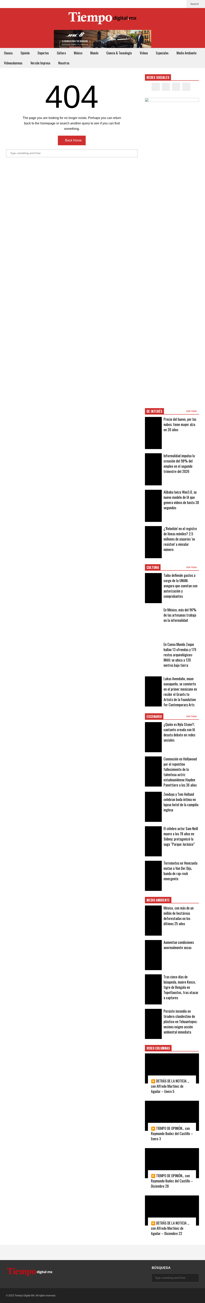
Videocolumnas (13, 63)
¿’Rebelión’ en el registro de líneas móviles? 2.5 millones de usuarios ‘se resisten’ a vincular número (180, 539)
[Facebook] (162, 4)
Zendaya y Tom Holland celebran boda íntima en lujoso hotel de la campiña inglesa (181, 802)
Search (194, 4)
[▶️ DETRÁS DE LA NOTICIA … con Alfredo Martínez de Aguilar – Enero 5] (172, 1068)
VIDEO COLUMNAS (158, 1048)
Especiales (162, 53)
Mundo (94, 53)
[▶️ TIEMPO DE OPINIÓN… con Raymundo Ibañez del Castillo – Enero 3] (172, 1116)
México (78, 53)
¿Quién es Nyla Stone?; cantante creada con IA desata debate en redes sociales (179, 732)
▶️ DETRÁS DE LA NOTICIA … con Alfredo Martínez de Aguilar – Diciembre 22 (170, 1228)
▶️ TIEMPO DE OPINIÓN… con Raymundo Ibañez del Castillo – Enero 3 (172, 1133)
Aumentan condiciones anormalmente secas (179, 945)
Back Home (73, 140)
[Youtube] (181, 4)
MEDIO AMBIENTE (158, 900)
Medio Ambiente (186, 53)
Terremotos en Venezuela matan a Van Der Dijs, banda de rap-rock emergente (180, 870)
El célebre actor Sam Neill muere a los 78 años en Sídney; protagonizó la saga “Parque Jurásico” (181, 836)
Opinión (25, 53)
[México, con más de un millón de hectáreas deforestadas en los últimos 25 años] (153, 921)
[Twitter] (168, 4)
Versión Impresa (40, 63)
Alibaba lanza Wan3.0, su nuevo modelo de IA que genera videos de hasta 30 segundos (181, 499)
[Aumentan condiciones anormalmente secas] (153, 955)
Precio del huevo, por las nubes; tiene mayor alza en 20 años (180, 424)
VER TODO (191, 411)
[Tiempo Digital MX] (102, 19)
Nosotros (63, 63)
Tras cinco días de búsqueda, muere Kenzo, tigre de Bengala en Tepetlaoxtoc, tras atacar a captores (181, 987)
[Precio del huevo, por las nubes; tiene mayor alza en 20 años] (153, 433)
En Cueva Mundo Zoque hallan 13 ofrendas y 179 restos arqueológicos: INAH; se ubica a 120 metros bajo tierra (180, 655)
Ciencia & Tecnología (119, 53)
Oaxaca (8, 53)
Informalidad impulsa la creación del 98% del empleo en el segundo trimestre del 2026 (179, 463)
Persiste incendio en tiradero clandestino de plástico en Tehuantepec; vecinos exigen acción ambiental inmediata (180, 1021)
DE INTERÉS (154, 411)
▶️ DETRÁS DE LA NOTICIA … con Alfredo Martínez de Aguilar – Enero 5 (170, 1086)
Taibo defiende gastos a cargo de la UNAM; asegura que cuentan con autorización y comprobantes (180, 586)
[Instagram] (175, 4)
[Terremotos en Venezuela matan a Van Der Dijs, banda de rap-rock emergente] (153, 876)
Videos (144, 53)
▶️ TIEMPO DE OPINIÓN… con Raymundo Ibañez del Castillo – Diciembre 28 (172, 1181)
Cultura (61, 53)
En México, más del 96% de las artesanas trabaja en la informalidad (180, 615)
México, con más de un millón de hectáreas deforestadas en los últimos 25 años (179, 915)
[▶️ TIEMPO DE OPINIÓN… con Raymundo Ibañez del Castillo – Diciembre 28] (172, 1163)
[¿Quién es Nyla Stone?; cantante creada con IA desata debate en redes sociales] (153, 737)
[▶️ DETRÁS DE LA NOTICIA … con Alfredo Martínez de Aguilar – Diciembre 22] (172, 1210)
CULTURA (153, 567)
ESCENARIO (154, 716)
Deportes (43, 53)
